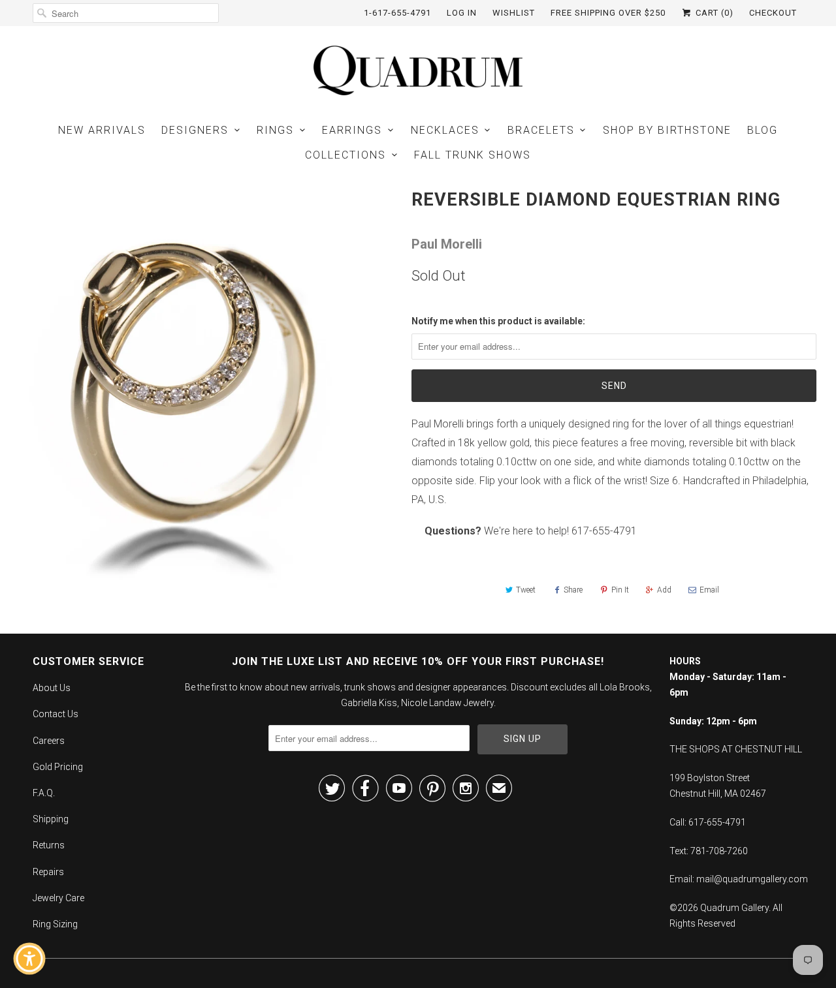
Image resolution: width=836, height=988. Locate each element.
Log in (462, 13)
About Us (52, 688)
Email (709, 589)
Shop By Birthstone (667, 130)
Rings (275, 130)
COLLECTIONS (345, 155)
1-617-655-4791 (397, 13)
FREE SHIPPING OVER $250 (608, 13)
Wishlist (513, 13)
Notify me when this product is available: (498, 321)
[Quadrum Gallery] (418, 70)
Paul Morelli (446, 244)
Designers (195, 130)
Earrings (352, 130)
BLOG (762, 130)
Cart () (713, 13)
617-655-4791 (604, 531)
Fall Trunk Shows (472, 155)
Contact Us (55, 714)
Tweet (526, 589)
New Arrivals (102, 130)
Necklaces (445, 130)
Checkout (773, 13)
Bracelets (541, 130)
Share (573, 589)
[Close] (121, 730)
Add (664, 589)
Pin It (620, 589)
